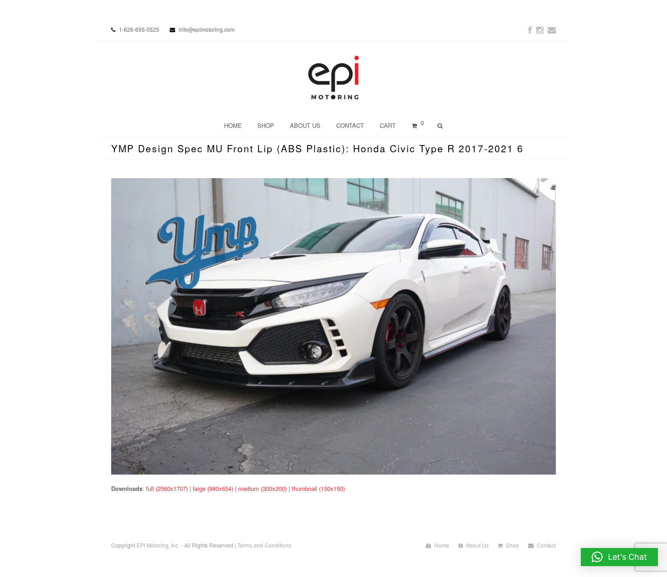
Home (441, 545)
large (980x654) (213, 488)
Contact (546, 545)
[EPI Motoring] (334, 77)
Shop (512, 545)
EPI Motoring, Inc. (158, 545)
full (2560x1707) (167, 488)
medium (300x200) (262, 488)
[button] (619, 557)
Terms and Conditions (264, 545)
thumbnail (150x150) (318, 488)
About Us (477, 545)
